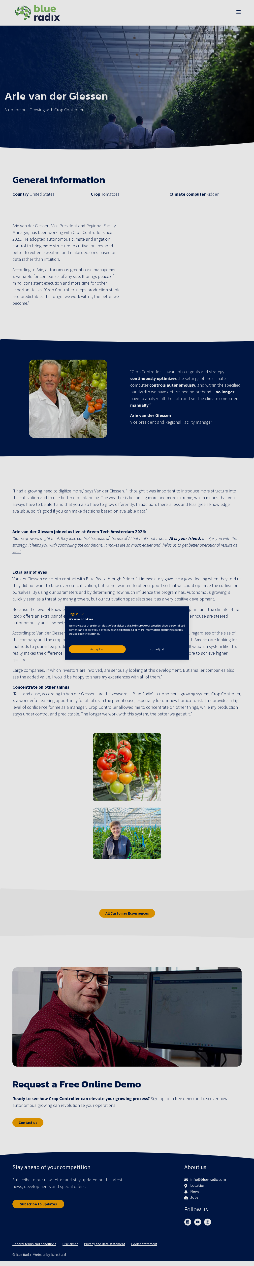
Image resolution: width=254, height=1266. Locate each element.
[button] (76, 614)
